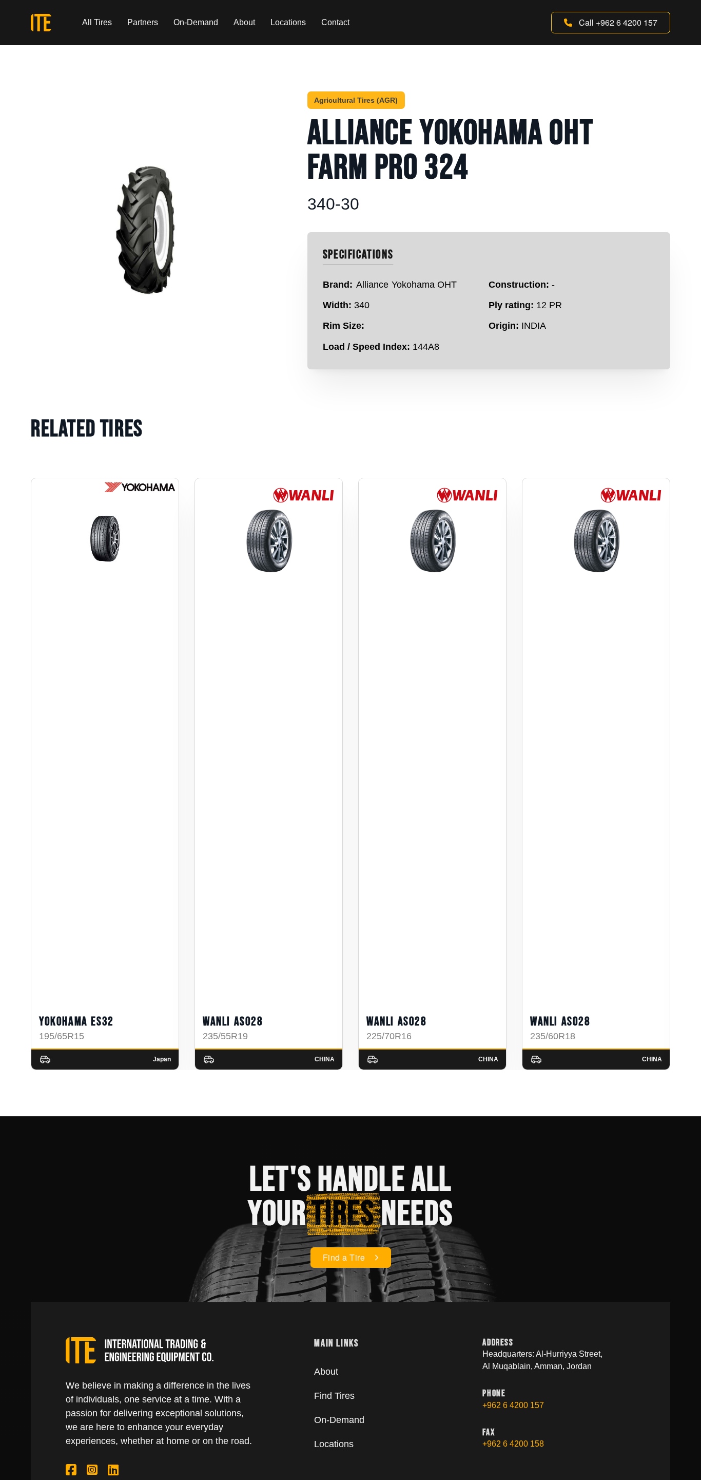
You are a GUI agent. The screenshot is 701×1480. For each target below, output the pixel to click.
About (244, 22)
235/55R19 (225, 1036)
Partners (142, 22)
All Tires (97, 22)
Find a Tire (344, 1257)
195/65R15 (61, 1036)
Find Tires (334, 1396)
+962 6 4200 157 (513, 1405)
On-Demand (195, 22)
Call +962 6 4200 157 (618, 22)
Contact (335, 22)
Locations (288, 22)
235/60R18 (552, 1036)
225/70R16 (389, 1036)
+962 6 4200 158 (513, 1443)
